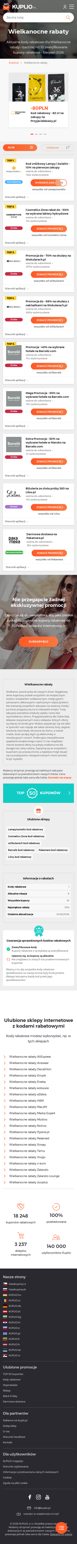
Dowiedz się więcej (59, 777)
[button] (32, 134)
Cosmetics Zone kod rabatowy (26, 836)
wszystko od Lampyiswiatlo (49, 189)
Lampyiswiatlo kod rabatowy (25, 829)
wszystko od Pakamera (49, 559)
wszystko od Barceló (49, 372)
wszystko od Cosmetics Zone (49, 235)
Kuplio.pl (14, 62)
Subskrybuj (38, 641)
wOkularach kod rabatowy (24, 843)
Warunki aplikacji (15, 197)
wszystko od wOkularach (49, 280)
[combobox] (57, 147)
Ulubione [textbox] (52, 147)
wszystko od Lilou (49, 513)
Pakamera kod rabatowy (53, 850)
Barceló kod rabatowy (21, 850)
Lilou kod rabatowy (19, 856)
